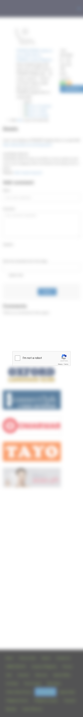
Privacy (60, 364)
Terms (66, 364)
